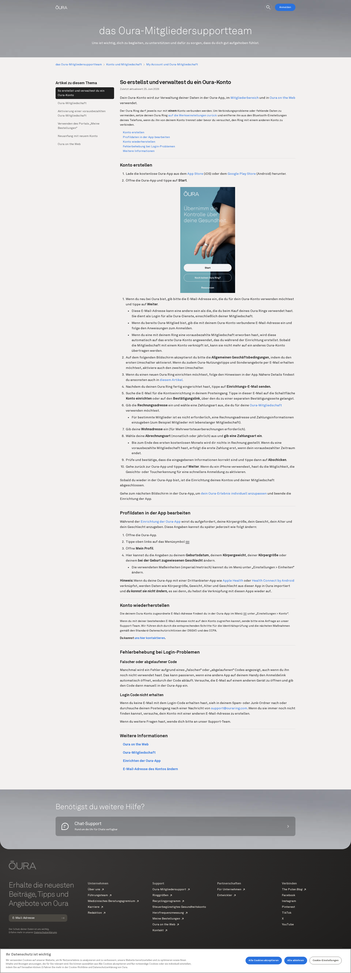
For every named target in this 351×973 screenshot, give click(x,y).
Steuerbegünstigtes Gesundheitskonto (179, 907)
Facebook (288, 895)
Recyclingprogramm (166, 901)
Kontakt (158, 930)
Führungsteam (98, 895)
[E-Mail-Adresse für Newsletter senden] (63, 918)
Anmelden (285, 7)
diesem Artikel (171, 380)
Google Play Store (242, 173)
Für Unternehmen (229, 889)
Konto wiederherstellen (139, 141)
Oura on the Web (69, 144)
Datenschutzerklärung (45, 932)
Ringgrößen (160, 895)
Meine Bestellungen (166, 918)
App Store (195, 173)
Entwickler (224, 895)
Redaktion (95, 912)
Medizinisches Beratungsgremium (111, 901)
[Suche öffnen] (268, 7)
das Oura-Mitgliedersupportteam (79, 64)
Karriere (93, 907)
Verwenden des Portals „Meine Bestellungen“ (78, 126)
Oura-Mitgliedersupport (169, 889)
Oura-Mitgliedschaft (72, 103)
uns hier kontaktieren (150, 638)
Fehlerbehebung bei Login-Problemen (149, 146)
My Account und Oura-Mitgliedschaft (172, 64)
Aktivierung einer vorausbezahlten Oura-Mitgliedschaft (81, 113)
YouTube (288, 924)
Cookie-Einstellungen (326, 960)
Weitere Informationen (138, 151)
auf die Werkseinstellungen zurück (192, 115)
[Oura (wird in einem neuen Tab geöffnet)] (61, 7)
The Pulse (292, 889)
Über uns (94, 889)
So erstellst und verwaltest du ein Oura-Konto (81, 93)
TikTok (286, 912)
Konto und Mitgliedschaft (124, 64)
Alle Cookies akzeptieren (264, 960)
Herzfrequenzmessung (168, 912)
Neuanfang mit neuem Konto (78, 136)
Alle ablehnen (295, 960)
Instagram (289, 901)
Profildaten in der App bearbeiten (146, 137)
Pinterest (288, 907)
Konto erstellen (133, 132)
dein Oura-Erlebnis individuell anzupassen (234, 493)
